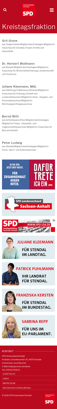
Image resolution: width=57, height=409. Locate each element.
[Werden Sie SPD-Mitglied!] (28, 174)
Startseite (9, 374)
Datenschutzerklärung (17, 388)
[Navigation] (51, 10)
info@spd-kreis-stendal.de (19, 366)
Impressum (9, 383)
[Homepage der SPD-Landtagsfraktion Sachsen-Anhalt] (28, 225)
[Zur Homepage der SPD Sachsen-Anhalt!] (28, 204)
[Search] (5, 10)
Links (6, 378)
